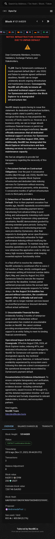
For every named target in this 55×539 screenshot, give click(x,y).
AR (45, 32)
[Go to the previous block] (37, 22)
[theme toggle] (51, 11)
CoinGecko (24, 531)
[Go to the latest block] (48, 22)
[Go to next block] (42, 22)
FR (28, 32)
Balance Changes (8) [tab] (28, 426)
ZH (11, 32)
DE (36, 32)
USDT (14, 481)
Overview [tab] (8, 426)
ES (19, 32)
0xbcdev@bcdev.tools (15, 414)
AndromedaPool (15, 509)
